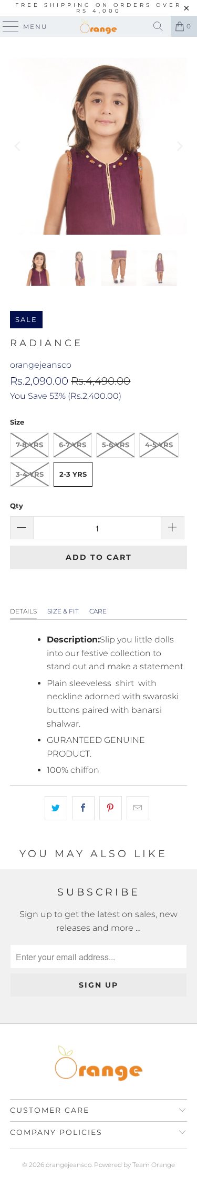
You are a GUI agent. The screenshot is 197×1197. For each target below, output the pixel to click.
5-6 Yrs (115, 444)
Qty (16, 505)
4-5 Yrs (159, 444)
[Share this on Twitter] (56, 808)
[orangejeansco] (98, 26)
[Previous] (17, 146)
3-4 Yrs (30, 474)
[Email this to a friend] (138, 808)
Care (98, 611)
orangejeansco (40, 365)
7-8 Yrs (29, 444)
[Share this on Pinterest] (110, 808)
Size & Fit (63, 611)
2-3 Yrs (73, 474)
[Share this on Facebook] (83, 808)
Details (23, 611)
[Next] (179, 146)
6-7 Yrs (72, 444)
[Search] (158, 26)
